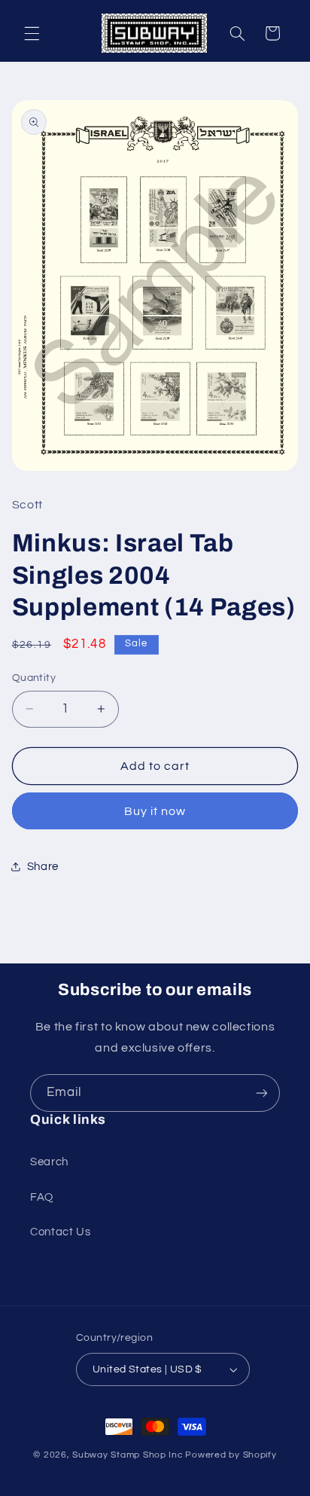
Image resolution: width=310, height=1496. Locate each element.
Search (49, 1162)
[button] (31, 33)
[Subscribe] (262, 1092)
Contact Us (60, 1232)
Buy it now (155, 811)
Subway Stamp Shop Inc (127, 1455)
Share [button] (43, 866)
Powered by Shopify (230, 1455)
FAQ (41, 1197)
